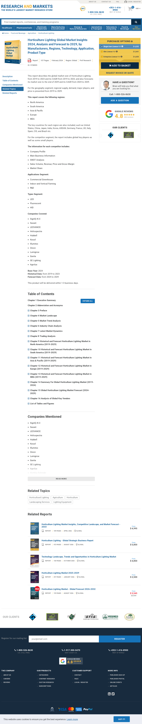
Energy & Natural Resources (78, 28)
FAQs (76, 679)
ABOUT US (92, 2)
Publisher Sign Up (117, 675)
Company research (47, 679)
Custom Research (46, 682)
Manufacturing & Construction (58, 28)
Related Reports (9, 93)
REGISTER (119, 639)
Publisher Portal (117, 679)
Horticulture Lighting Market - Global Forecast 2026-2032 (69, 589)
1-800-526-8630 (96, 12)
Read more (61, 479)
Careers (6, 679)
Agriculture (58, 497)
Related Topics (9, 89)
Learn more (72, 719)
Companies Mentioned (12, 85)
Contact (78, 675)
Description (7, 76)
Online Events (116, 682)
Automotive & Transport (96, 28)
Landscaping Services (40, 502)
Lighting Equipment (62, 502)
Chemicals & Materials (41, 28)
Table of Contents (10, 80)
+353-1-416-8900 (115, 9)
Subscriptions (45, 686)
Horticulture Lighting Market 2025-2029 (60, 573)
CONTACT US (106, 2)
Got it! (121, 719)
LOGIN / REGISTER (134, 2)
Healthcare (7, 28)
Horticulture (72, 497)
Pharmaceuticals (24, 28)
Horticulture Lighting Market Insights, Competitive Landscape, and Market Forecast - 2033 (81, 525)
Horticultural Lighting (39, 497)
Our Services (136, 28)
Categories (43, 675)
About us (7, 675)
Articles (113, 686)
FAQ (117, 2)
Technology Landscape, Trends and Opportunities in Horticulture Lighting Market (79, 556)
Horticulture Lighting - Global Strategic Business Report (67, 540)
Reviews (6, 682)
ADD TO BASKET (120, 65)
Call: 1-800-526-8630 (119, 94)
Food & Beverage (124, 28)
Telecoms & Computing (111, 28)
